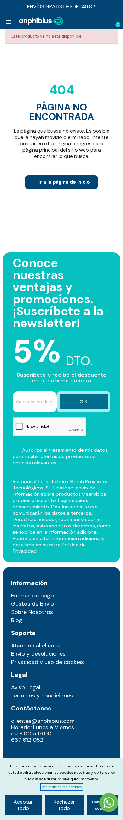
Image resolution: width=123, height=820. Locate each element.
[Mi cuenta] (106, 22)
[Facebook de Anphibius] (31, 754)
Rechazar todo (64, 804)
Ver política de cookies (61, 787)
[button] (95, 21)
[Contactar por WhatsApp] (108, 803)
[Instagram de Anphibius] (18, 754)
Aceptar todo (23, 804)
